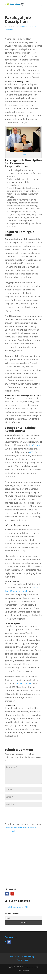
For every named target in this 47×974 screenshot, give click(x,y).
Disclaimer (14, 956)
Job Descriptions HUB (18, 907)
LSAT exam (34, 445)
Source (23, 154)
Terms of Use (22, 960)
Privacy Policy (28, 956)
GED (31, 452)
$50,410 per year (24, 683)
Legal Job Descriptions (24, 26)
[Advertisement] (23, 862)
